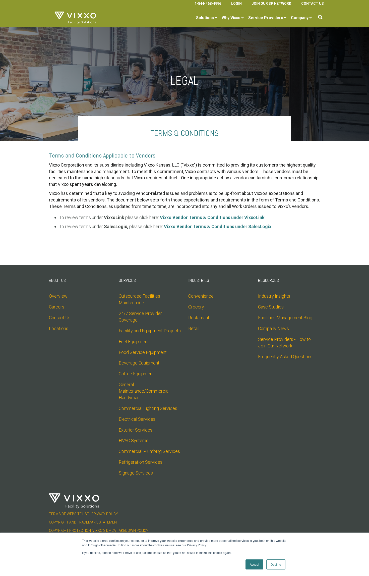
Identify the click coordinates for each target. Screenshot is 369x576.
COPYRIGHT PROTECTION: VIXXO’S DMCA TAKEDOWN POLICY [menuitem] (98, 531)
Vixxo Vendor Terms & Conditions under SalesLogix (217, 226)
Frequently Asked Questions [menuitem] (285, 356)
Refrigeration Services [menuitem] (140, 462)
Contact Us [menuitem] (312, 4)
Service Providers (265, 17)
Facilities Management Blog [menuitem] (285, 317)
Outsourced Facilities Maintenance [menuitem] (140, 299)
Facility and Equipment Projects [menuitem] (150, 330)
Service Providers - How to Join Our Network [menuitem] (285, 342)
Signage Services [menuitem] (136, 473)
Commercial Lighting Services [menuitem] (148, 408)
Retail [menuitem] (193, 328)
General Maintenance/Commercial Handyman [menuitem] (144, 391)
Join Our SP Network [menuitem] (271, 4)
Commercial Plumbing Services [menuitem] (149, 451)
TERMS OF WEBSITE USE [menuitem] (69, 514)
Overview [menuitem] (58, 296)
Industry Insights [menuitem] (274, 296)
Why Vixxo (231, 17)
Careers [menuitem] (56, 306)
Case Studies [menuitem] (271, 306)
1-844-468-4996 (208, 4)
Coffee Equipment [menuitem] (136, 373)
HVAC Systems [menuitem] (133, 440)
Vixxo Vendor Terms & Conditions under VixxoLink (212, 217)
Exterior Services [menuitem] (135, 430)
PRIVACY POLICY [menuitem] (104, 514)
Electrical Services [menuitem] (137, 419)
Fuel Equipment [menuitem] (134, 341)
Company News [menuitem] (273, 328)
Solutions (205, 17)
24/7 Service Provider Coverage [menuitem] (141, 317)
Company (300, 17)
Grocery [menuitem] (196, 306)
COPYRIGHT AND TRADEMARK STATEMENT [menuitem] (84, 522)
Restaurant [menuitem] (198, 317)
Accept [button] (254, 564)
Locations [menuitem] (58, 328)
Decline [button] (276, 564)
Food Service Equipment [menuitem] (143, 352)
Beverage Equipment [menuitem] (139, 362)
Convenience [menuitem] (201, 296)
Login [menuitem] (236, 4)
